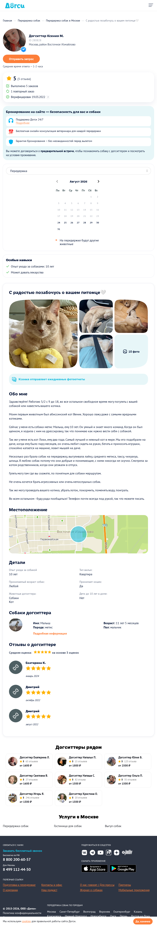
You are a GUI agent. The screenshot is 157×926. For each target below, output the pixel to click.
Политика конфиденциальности (22, 913)
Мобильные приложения (134, 890)
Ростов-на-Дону (140, 916)
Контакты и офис (51, 885)
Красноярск (54, 916)
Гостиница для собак (68, 826)
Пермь (124, 916)
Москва (51, 911)
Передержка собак (16, 826)
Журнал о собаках (91, 890)
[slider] (42, 652)
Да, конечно (143, 921)
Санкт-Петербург (70, 911)
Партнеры (125, 885)
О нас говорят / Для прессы (97, 885)
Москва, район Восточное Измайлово (52, 44)
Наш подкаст (49, 890)
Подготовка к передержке (19, 885)
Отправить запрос (21, 59)
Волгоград (89, 911)
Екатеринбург (122, 911)
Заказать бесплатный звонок (22, 851)
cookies (26, 921)
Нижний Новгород (76, 916)
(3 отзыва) (24, 79)
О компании (10, 890)
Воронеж (104, 911)
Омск (113, 916)
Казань (138, 911)
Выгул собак (113, 826)
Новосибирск (98, 916)
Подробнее (22, 123)
